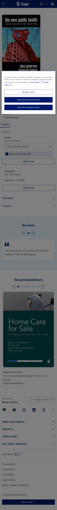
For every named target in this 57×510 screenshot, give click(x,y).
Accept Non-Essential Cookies (28, 100)
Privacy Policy (35, 82)
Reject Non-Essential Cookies (28, 107)
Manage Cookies (28, 92)
